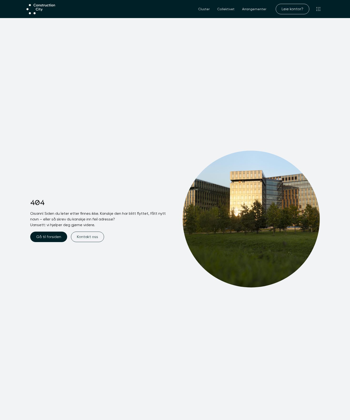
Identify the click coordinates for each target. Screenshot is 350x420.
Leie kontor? (292, 9)
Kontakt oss (87, 236)
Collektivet (226, 9)
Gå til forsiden (48, 236)
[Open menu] (318, 9)
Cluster (204, 9)
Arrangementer (254, 9)
